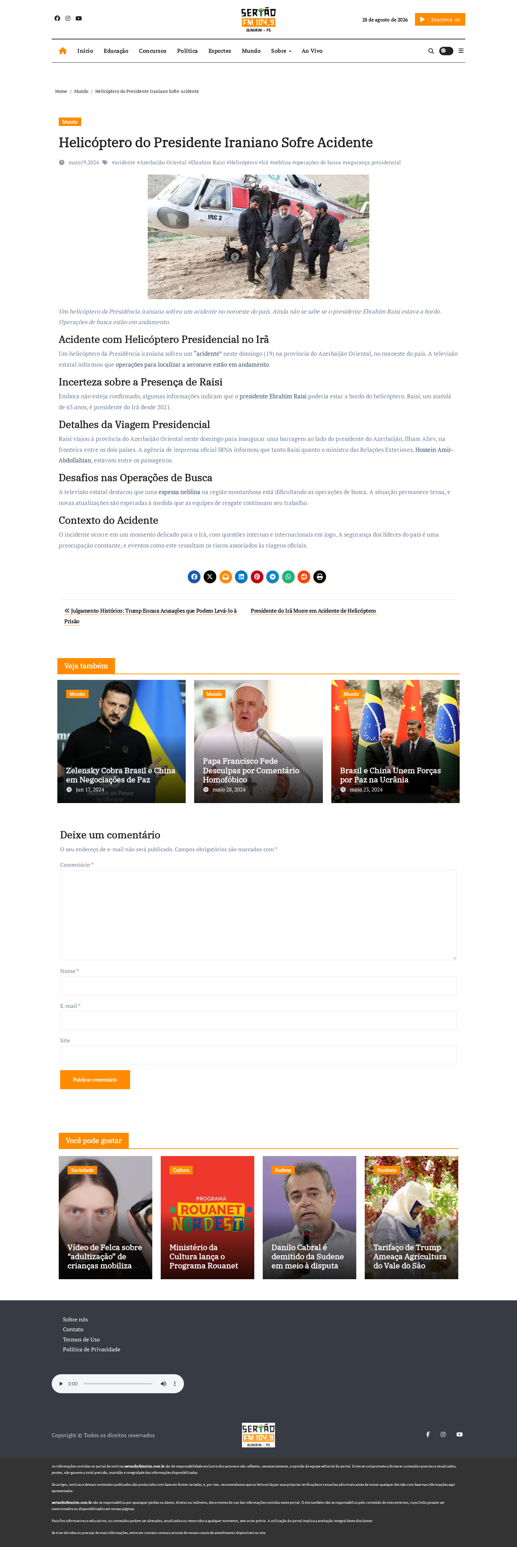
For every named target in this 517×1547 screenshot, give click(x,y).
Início (85, 51)
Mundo (251, 51)
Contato (73, 1329)
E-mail (70, 1006)
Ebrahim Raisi (208, 162)
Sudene (283, 1170)
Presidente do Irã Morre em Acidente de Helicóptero (314, 610)
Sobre (279, 51)
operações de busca (318, 162)
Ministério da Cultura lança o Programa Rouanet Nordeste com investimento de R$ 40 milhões (205, 1270)
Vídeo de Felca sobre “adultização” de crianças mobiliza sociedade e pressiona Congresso (105, 1265)
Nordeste (387, 1170)
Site (65, 1040)
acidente (125, 162)
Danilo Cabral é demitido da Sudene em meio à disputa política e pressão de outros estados (308, 1265)
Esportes (220, 51)
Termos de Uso (81, 1339)
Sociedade (82, 1170)
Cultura (181, 1170)
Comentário (77, 865)
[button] (461, 51)
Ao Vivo (312, 51)
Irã (265, 162)
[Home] (62, 51)
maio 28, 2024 (229, 789)
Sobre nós (75, 1319)
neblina (282, 162)
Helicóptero (243, 162)
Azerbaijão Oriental (163, 162)
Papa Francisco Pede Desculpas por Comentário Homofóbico (251, 770)
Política (187, 51)
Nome (69, 971)
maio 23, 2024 (366, 789)
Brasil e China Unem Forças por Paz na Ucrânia (390, 774)
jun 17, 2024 (90, 789)
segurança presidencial (373, 162)
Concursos (153, 51)
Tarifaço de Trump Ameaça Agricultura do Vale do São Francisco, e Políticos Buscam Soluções (410, 1270)
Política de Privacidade (91, 1349)
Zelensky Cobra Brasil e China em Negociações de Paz (120, 774)
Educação (116, 51)
